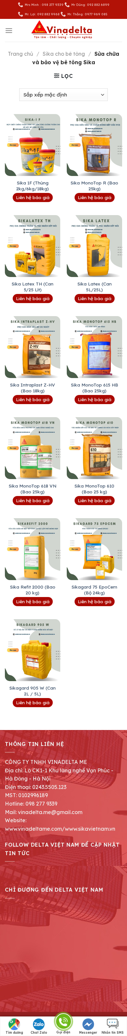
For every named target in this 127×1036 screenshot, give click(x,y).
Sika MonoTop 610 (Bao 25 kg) (94, 488)
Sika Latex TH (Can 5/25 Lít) (32, 286)
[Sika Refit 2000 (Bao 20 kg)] (32, 549)
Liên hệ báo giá (32, 197)
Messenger (88, 1032)
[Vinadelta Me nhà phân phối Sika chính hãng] (63, 30)
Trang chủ (20, 54)
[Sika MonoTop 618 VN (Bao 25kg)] (32, 448)
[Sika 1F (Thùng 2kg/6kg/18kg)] (32, 145)
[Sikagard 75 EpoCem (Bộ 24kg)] (94, 549)
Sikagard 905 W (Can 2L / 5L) (32, 690)
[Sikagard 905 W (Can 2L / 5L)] (32, 650)
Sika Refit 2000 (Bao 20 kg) (32, 589)
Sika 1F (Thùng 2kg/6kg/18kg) (32, 185)
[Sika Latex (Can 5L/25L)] (94, 246)
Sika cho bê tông (64, 54)
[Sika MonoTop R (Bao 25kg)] (94, 145)
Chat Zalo (39, 1032)
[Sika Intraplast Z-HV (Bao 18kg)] (32, 347)
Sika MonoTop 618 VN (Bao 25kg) (32, 488)
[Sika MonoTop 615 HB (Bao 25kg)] (94, 347)
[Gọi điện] (63, 1022)
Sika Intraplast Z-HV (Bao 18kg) (32, 387)
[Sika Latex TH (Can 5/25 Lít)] (32, 246)
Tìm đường (14, 1032)
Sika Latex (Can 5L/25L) (95, 286)
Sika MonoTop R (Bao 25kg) (94, 185)
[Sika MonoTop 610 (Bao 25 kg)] (94, 448)
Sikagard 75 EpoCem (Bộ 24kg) (94, 589)
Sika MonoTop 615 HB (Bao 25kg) (94, 387)
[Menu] (9, 30)
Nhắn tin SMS (113, 1032)
